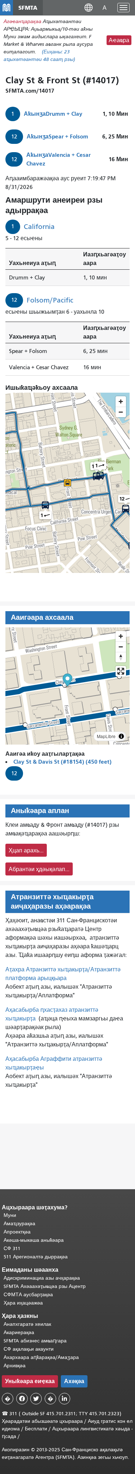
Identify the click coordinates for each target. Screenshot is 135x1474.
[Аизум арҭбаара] (121, 636)
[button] (88, 7)
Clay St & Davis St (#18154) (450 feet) (62, 761)
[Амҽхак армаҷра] (121, 646)
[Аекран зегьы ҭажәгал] (121, 671)
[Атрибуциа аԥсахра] (121, 736)
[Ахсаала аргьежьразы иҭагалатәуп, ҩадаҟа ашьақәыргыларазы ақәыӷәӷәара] (121, 657)
